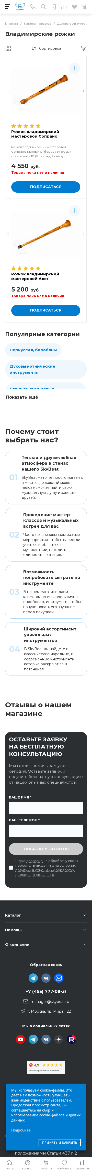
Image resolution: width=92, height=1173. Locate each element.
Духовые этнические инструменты (32, 369)
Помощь (13, 930)
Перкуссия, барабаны (33, 349)
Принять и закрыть (59, 1142)
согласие (34, 861)
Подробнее (21, 1130)
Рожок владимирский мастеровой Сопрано (35, 134)
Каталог (13, 915)
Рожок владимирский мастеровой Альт (35, 276)
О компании (17, 944)
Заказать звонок (46, 848)
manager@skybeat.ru (50, 1001)
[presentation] (8, 91)
